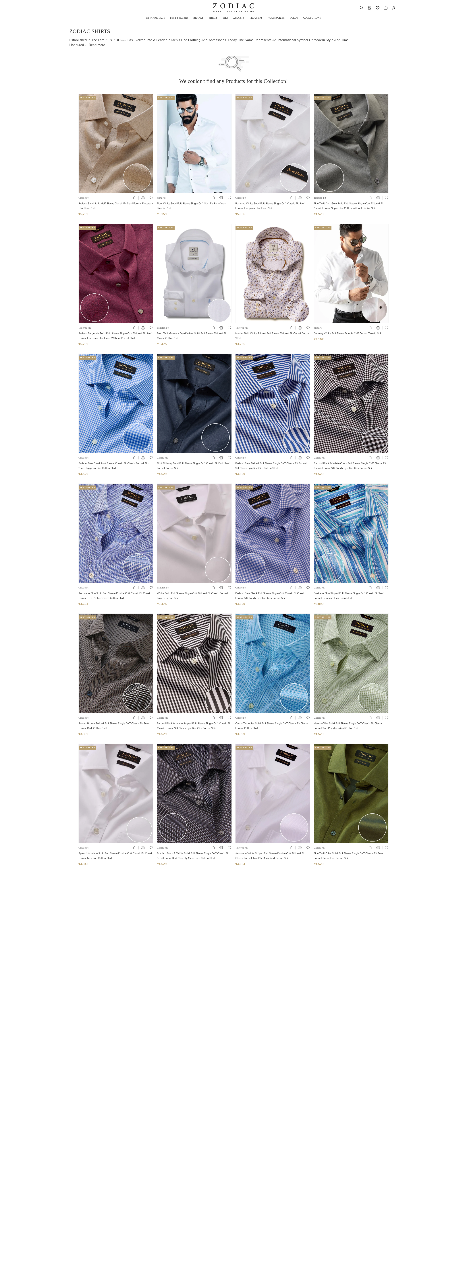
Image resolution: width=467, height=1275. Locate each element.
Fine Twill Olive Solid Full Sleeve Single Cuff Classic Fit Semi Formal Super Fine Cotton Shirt (348, 856)
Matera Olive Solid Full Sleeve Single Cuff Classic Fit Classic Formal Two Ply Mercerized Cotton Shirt (348, 726)
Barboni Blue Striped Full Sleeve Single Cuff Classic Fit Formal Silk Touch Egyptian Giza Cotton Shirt (271, 466)
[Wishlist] (378, 8)
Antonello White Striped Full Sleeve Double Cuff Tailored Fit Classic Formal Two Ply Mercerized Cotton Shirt (269, 856)
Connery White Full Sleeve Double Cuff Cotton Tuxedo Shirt (348, 333)
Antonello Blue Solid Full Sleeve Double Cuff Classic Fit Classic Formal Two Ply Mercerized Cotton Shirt (114, 596)
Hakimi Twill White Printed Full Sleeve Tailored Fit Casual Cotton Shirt (272, 336)
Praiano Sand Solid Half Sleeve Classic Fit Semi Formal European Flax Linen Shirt (115, 206)
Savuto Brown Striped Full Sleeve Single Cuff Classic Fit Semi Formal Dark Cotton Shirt (113, 726)
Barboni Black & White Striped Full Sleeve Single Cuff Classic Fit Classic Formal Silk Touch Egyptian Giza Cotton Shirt (194, 726)
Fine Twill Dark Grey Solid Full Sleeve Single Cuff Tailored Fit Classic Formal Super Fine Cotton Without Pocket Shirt (348, 206)
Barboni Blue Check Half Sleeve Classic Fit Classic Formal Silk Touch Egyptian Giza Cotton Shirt (113, 466)
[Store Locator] (370, 8)
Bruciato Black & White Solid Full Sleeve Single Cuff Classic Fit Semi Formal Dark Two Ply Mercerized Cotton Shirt (193, 856)
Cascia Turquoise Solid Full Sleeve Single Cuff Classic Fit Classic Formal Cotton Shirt (271, 726)
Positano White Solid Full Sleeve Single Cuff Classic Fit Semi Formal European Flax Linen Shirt (270, 206)
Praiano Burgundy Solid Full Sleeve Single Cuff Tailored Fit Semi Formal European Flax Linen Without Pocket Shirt (115, 336)
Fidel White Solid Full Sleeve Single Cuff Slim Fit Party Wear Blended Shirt (191, 206)
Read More (97, 45)
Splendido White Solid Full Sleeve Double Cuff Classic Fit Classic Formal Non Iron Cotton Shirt (115, 856)
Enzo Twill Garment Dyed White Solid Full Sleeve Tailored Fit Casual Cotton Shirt (192, 336)
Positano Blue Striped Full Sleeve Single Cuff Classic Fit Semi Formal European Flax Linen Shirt (349, 596)
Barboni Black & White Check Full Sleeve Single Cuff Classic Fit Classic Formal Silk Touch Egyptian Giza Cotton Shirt (350, 466)
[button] (362, 8)
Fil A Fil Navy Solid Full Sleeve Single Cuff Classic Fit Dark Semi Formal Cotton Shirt (193, 466)
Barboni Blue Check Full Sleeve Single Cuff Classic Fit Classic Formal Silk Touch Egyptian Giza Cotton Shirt (270, 596)
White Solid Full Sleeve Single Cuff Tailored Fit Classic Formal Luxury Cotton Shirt (192, 596)
